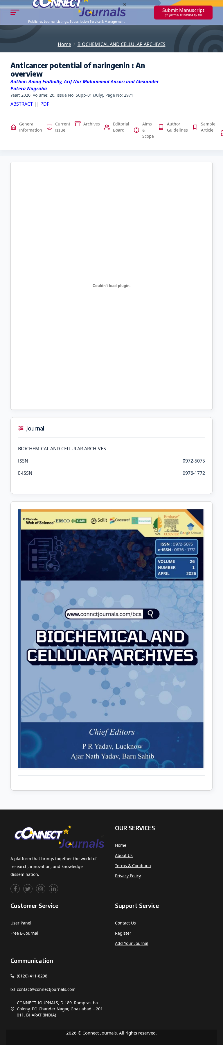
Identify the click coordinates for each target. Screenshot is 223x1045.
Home (64, 44)
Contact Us (125, 923)
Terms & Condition (133, 865)
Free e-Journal (24, 933)
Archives (91, 124)
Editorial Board (121, 127)
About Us (124, 855)
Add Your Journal (131, 943)
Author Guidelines (177, 127)
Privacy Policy (128, 875)
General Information (30, 127)
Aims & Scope (148, 130)
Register (123, 933)
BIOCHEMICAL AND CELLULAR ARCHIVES (122, 44)
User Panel (20, 923)
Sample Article (208, 127)
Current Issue (62, 127)
